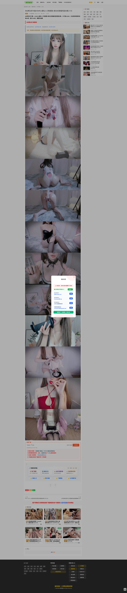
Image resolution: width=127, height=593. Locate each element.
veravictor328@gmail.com (60, 308)
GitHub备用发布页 (58, 303)
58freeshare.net (57, 294)
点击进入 (70, 289)
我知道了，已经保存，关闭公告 (63, 312)
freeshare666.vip (58, 299)
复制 (71, 293)
